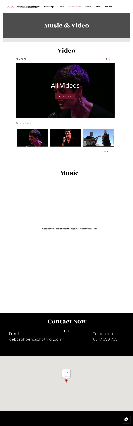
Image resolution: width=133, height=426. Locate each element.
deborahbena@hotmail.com (35, 339)
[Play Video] (33, 137)
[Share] (105, 59)
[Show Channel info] (112, 59)
